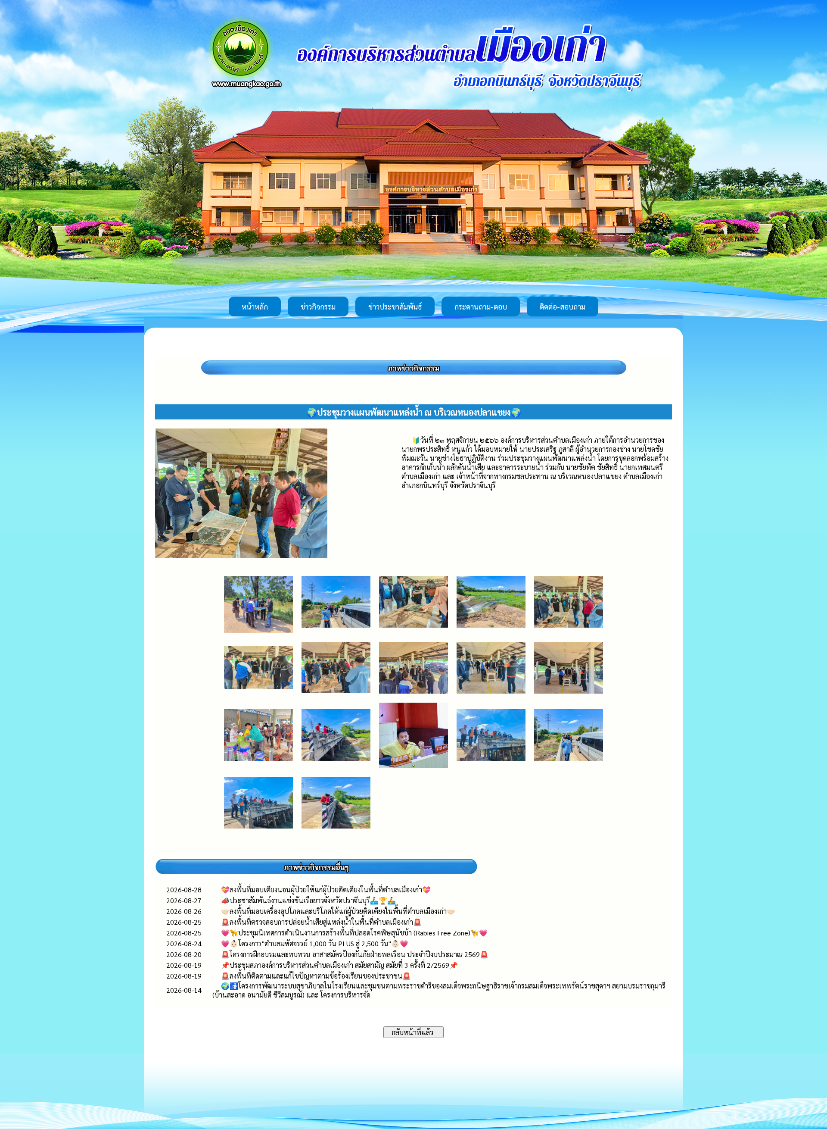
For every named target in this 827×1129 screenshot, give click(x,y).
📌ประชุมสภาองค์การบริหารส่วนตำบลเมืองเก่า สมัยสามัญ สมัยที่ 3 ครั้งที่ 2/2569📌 (339, 965)
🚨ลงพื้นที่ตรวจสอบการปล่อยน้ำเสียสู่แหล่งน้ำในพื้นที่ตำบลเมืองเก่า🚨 (321, 921)
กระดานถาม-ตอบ (480, 306)
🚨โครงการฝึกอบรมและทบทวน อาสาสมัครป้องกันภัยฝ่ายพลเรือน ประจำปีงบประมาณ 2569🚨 (354, 954)
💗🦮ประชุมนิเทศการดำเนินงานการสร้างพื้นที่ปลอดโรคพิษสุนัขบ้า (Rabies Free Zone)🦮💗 (354, 932)
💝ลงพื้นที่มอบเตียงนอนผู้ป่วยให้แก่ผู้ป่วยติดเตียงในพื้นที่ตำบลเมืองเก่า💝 (326, 889)
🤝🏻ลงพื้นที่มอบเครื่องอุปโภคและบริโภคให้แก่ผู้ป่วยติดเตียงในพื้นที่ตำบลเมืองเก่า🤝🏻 (338, 911)
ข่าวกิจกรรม (318, 306)
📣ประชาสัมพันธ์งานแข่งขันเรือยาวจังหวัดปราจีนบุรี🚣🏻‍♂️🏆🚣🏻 (308, 900)
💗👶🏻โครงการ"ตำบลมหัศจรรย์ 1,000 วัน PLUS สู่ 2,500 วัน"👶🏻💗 (314, 943)
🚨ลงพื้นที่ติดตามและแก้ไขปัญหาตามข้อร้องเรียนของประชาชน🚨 (316, 975)
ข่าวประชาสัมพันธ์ (395, 306)
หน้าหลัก (255, 306)
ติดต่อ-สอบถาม (562, 306)
